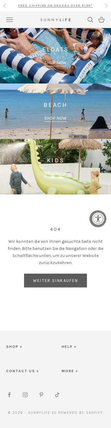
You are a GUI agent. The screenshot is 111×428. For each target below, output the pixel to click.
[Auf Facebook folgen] (9, 395)
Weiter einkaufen (55, 280)
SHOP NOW (55, 62)
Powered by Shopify (80, 413)
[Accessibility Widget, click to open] (97, 218)
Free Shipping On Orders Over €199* (55, 2)
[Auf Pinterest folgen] (41, 395)
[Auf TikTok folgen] (57, 395)
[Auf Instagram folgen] (25, 395)
